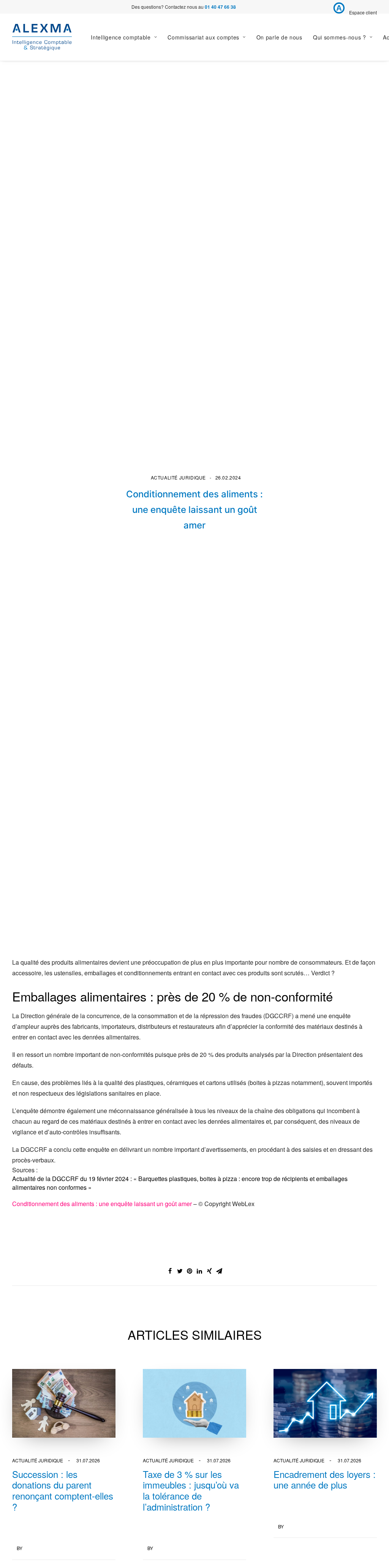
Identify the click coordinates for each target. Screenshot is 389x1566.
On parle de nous (279, 37)
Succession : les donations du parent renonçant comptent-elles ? (62, 1490)
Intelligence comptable (120, 37)
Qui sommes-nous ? (339, 37)
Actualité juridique (178, 477)
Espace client (363, 12)
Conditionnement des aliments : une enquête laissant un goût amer (102, 1203)
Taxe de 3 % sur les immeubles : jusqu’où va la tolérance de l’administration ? (191, 1490)
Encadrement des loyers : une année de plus (325, 1479)
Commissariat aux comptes (203, 37)
